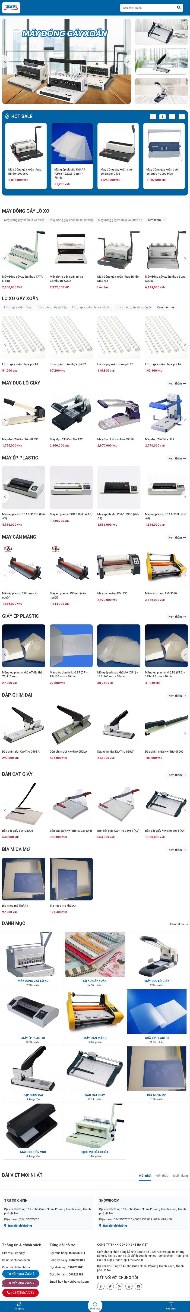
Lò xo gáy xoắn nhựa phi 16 (115, 364)
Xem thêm (154, 220)
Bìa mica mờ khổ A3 (63, 905)
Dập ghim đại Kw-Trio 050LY (68, 751)
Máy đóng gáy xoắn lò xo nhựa (24, 220)
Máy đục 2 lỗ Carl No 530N (162, 439)
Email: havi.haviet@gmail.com (69, 1281)
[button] (127, 61)
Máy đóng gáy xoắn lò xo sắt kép (71, 220)
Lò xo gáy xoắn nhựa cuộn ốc (91, 307)
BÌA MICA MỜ (16, 849)
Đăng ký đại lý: (67, 1260)
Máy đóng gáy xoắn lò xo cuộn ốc (120, 220)
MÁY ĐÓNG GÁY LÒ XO (25, 211)
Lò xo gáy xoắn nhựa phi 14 (68, 364)
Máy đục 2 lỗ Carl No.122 (18, 439)
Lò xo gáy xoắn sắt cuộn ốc (134, 307)
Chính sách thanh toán (17, 1267)
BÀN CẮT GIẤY (17, 774)
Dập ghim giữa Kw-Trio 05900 (116, 751)
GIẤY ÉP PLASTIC (20, 616)
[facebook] (100, 1286)
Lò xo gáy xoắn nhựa (18, 307)
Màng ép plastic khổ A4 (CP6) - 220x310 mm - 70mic (23, 173)
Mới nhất (145, 1175)
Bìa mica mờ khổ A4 (15, 905)
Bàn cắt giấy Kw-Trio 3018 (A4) (117, 830)
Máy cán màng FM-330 (65, 593)
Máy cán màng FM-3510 (113, 593)
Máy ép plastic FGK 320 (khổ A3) (23, 514)
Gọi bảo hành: (67, 1274)
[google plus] (119, 1286)
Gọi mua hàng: (67, 1253)
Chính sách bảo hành (16, 1260)
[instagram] (129, 1286)
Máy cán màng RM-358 (160, 593)
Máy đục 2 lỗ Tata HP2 (112, 439)
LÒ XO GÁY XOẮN (20, 298)
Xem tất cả (177, 924)
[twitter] (110, 1286)
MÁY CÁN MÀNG (19, 537)
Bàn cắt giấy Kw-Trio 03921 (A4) (23, 830)
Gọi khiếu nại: (67, 1267)
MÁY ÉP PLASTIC (20, 458)
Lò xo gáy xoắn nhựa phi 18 (163, 364)
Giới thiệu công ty (13, 1253)
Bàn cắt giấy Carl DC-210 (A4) (164, 830)
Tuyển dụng (180, 1175)
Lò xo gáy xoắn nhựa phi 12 (20, 364)
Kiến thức (161, 1175)
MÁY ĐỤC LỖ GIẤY (21, 383)
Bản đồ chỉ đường (19, 1225)
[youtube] (138, 1286)
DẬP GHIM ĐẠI (17, 695)
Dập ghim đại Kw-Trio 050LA (20, 751)
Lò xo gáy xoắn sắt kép (52, 307)
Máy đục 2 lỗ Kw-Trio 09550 (68, 439)
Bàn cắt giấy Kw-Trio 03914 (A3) (71, 830)
